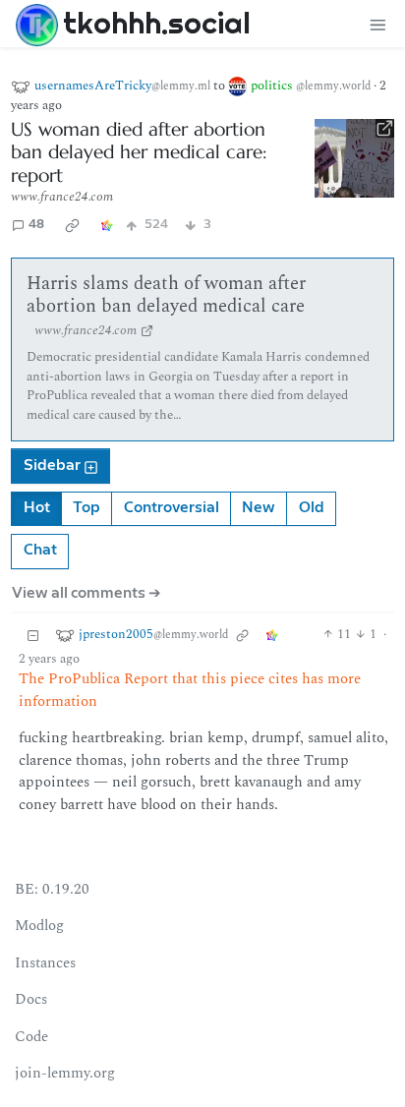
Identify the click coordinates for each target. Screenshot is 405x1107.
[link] (72, 225)
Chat (40, 550)
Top (86, 507)
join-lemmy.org (65, 1073)
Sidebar (52, 465)
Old (311, 507)
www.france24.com (62, 196)
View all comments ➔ (86, 593)
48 (36, 224)
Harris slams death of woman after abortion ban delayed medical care (166, 295)
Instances (45, 963)
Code (31, 1036)
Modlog (39, 925)
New (258, 507)
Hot (37, 507)
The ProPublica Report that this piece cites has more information (190, 690)
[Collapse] (33, 634)
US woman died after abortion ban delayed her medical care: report (138, 152)
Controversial (171, 507)
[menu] (377, 24)
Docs (31, 999)
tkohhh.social (157, 22)
